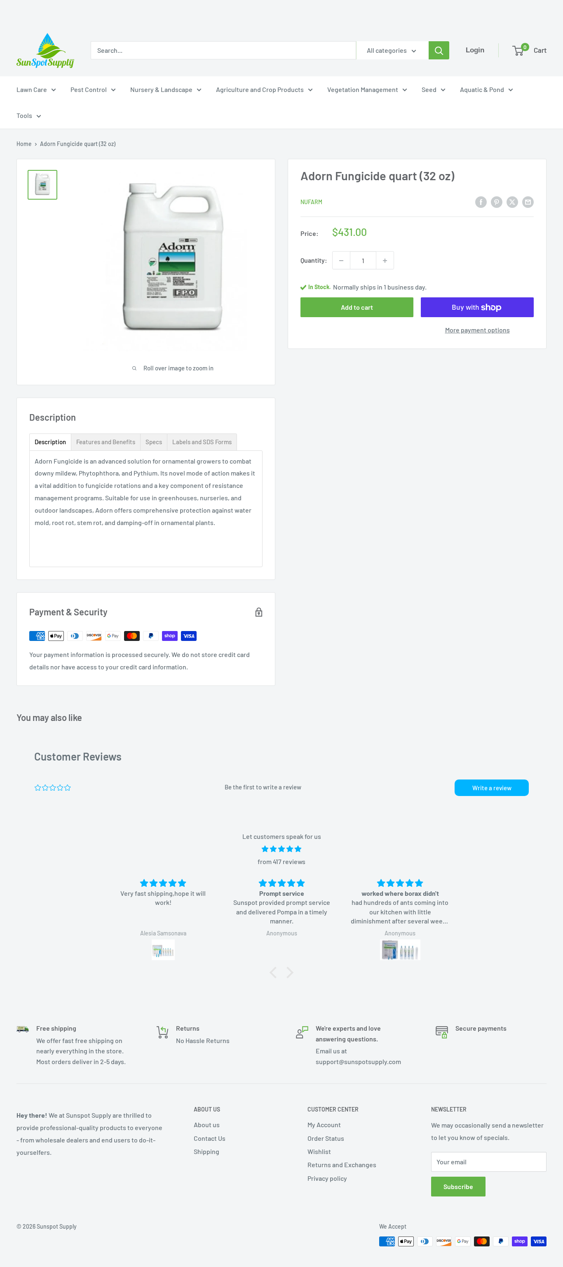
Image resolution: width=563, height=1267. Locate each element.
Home (24, 143)
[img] (281, 849)
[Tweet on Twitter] (512, 201)
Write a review (491, 787)
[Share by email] (528, 201)
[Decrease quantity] (341, 260)
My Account (324, 1124)
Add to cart (357, 307)
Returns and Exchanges (341, 1164)
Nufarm (311, 202)
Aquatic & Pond (482, 89)
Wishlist (319, 1151)
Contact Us (209, 1138)
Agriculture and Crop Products (260, 89)
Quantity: (313, 260)
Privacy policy (327, 1178)
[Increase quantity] (385, 260)
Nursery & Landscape (161, 89)
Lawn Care (31, 89)
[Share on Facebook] (481, 201)
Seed (429, 89)
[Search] (439, 50)
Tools (24, 115)
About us (207, 1124)
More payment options (477, 330)
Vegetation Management (362, 89)
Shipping (206, 1151)
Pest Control (88, 89)
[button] (275, 972)
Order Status (325, 1138)
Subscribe (458, 1186)
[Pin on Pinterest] (496, 201)
